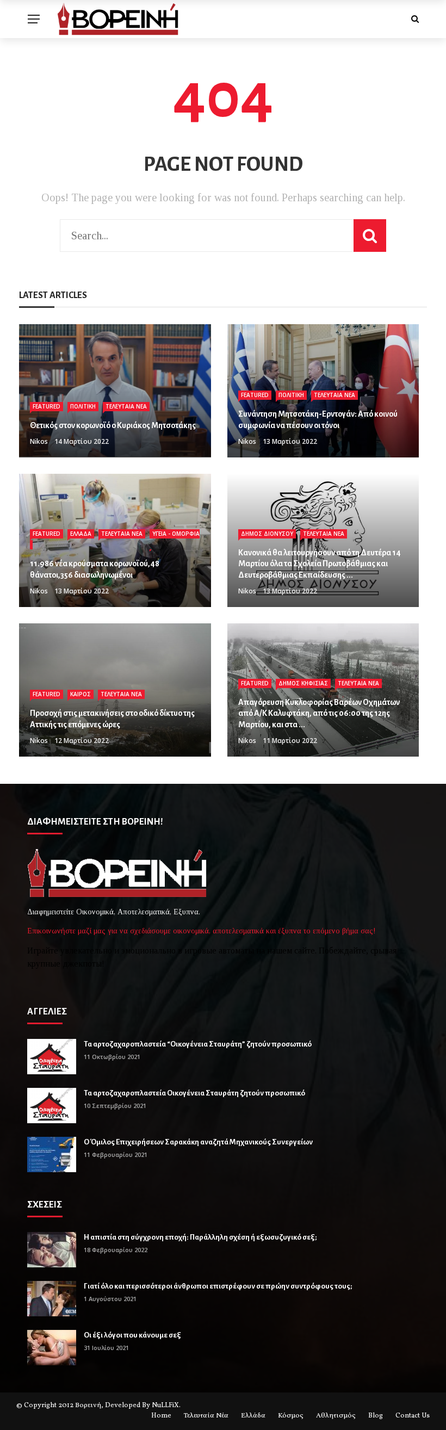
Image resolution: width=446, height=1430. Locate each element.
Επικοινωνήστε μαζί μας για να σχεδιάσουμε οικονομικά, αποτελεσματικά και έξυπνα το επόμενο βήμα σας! (201, 931)
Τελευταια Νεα (126, 406)
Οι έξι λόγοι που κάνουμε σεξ (132, 1335)
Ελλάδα (253, 1416)
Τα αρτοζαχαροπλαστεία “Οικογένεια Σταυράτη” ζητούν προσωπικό (198, 1044)
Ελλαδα (80, 533)
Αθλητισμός (336, 1416)
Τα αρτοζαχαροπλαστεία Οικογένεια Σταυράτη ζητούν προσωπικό (194, 1093)
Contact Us (412, 1416)
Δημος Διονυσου (267, 533)
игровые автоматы (219, 950)
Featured (46, 406)
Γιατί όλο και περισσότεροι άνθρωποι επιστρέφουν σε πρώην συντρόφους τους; (218, 1286)
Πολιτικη (83, 406)
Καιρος (80, 694)
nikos (39, 441)
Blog (375, 1416)
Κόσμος (290, 1416)
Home (161, 1416)
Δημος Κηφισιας (303, 683)
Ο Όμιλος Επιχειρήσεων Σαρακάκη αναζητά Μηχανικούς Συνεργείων (198, 1142)
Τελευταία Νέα (206, 1416)
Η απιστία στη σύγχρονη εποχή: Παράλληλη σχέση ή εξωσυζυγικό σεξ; (200, 1237)
